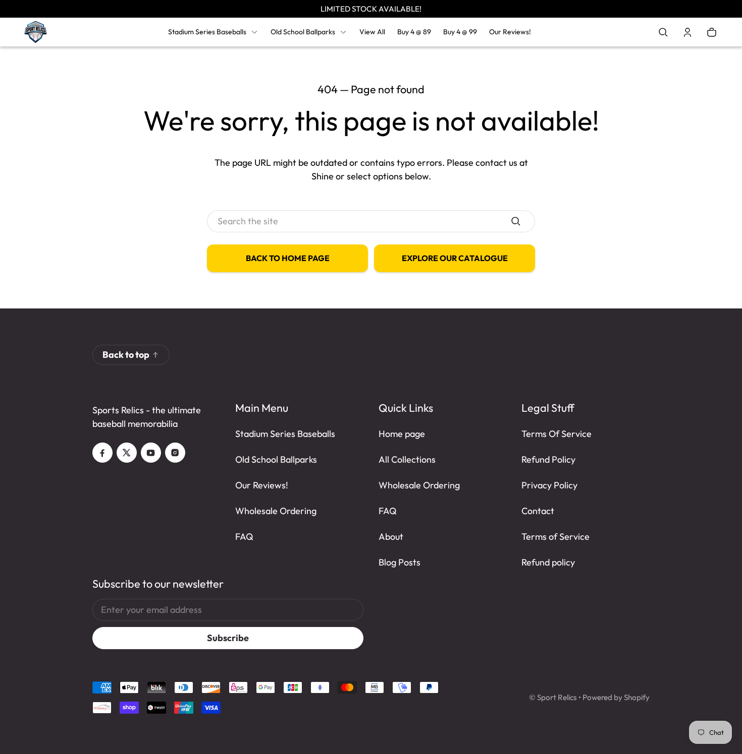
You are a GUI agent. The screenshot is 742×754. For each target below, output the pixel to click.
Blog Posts (399, 562)
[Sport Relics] (35, 32)
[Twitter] (127, 453)
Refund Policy (548, 459)
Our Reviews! (261, 485)
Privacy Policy (549, 485)
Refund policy (548, 562)
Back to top (125, 354)
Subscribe (228, 638)
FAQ (244, 536)
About (391, 536)
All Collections (407, 459)
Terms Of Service (556, 433)
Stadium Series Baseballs (207, 31)
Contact (537, 511)
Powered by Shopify (616, 697)
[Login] (687, 32)
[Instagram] (175, 453)
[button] (663, 32)
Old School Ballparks (303, 31)
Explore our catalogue (455, 258)
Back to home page (288, 258)
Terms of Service (555, 536)
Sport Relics (557, 697)
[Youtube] (151, 453)
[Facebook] (102, 453)
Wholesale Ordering (275, 511)
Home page (402, 433)
